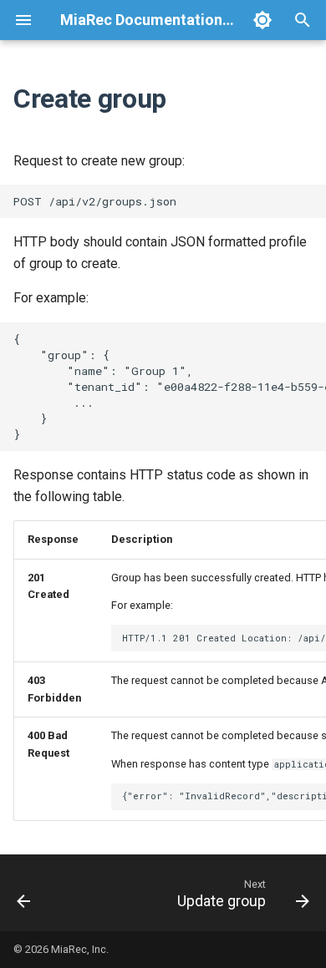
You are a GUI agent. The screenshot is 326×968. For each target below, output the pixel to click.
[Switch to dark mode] (262, 20)
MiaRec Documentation (141, 19)
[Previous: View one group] (23, 893)
